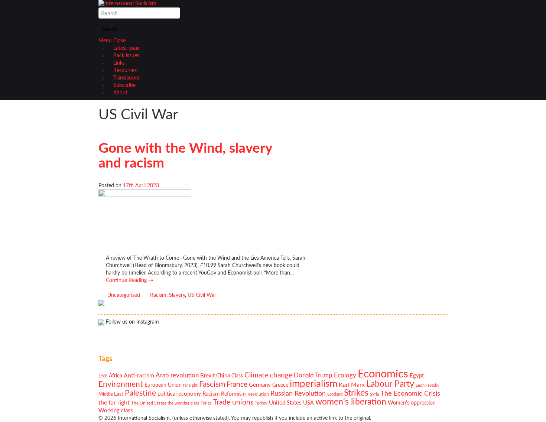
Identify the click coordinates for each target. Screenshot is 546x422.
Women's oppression (412, 403)
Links (119, 63)
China (223, 376)
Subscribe (124, 85)
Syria (374, 394)
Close (119, 40)
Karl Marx (352, 385)
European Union (163, 385)
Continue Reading (129, 280)
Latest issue (126, 48)
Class (237, 376)
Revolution (258, 394)
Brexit (207, 376)
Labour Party (390, 384)
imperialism (313, 384)
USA (308, 403)
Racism (158, 295)
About (120, 92)
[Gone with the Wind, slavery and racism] (144, 222)
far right (190, 385)
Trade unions (233, 402)
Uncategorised (123, 295)
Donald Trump (313, 376)
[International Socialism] (127, 3)
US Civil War (202, 295)
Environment (120, 384)
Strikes (356, 393)
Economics (383, 374)
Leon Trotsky (427, 385)
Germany (260, 385)
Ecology (345, 375)
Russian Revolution (298, 393)
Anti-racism (139, 376)
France (237, 384)
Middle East (110, 394)
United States (285, 403)
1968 (102, 376)
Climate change (268, 375)
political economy (179, 394)
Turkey (261, 403)
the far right (114, 403)
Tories (206, 403)
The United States (148, 403)
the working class (183, 403)
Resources (125, 70)
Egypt (417, 376)
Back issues (126, 55)
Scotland (334, 394)
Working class (115, 410)
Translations (126, 78)
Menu (105, 40)
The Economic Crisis (410, 393)
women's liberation (350, 401)
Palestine (140, 393)
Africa (115, 376)
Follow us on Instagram (131, 322)
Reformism (233, 394)
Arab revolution (177, 375)
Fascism (212, 384)
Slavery (177, 295)
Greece (280, 385)
